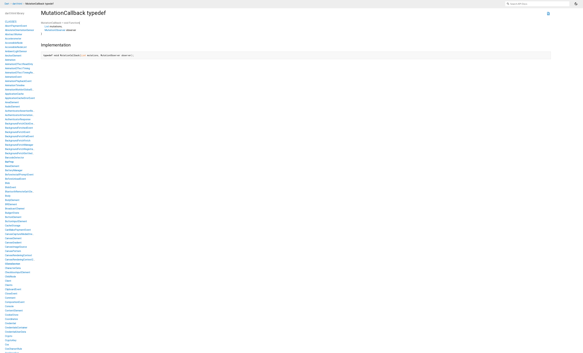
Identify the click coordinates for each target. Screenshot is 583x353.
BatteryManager (13, 170)
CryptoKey (10, 340)
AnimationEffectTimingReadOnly (22, 72)
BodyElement (12, 200)
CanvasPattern (13, 251)
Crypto (8, 336)
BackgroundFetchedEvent (19, 127)
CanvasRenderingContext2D (20, 259)
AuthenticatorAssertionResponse (23, 110)
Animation (10, 59)
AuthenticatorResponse (18, 119)
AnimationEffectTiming (17, 68)
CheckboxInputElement (17, 272)
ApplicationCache (14, 93)
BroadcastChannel (14, 208)
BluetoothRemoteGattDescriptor (23, 191)
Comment (10, 297)
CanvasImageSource (16, 246)
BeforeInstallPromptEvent (19, 174)
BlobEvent (10, 187)
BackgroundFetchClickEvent (20, 123)
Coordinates (11, 319)
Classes (11, 21)
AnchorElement (13, 55)
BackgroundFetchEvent (17, 132)
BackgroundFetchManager (19, 144)
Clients (8, 285)
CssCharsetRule (13, 348)
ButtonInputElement (16, 221)
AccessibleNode (14, 42)
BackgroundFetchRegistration (21, 149)
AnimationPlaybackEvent (18, 81)
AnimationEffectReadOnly (19, 64)
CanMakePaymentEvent (18, 229)
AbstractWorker (13, 34)
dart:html (17, 3)
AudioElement (12, 106)
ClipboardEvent (13, 289)
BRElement (11, 204)
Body (7, 195)
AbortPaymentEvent (16, 25)
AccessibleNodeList (16, 47)
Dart (7, 3)
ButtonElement (13, 217)
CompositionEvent (15, 302)
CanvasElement (13, 238)
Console (9, 306)
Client (8, 280)
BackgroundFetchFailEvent (19, 136)
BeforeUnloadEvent (15, 178)
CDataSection (12, 263)
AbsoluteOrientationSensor (19, 30)
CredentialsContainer (16, 327)
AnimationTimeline (15, 85)
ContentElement (14, 310)
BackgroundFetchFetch (17, 140)
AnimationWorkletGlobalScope (21, 89)
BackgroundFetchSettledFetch (22, 153)
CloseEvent (11, 293)
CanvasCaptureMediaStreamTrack (23, 234)
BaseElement (12, 166)
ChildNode (10, 276)
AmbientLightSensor (16, 51)
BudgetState (12, 212)
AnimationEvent (13, 76)
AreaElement (12, 102)
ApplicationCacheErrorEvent (20, 98)
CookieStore (11, 314)
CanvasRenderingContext (18, 255)
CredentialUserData (15, 331)
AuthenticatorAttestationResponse (24, 115)
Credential (10, 323)
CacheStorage (12, 225)
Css (7, 344)
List (47, 26)
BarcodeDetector (14, 157)
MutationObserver (55, 30)
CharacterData (13, 268)
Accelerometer (13, 38)
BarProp (9, 161)
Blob (7, 183)
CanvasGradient (13, 242)
